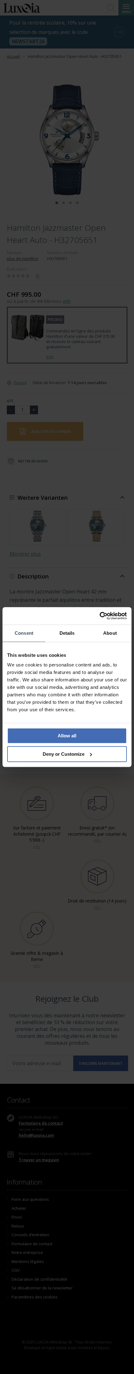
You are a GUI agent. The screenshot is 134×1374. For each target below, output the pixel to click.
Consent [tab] (24, 633)
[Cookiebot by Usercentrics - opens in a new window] (99, 616)
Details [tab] (67, 633)
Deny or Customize (63, 754)
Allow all (67, 735)
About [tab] (110, 633)
